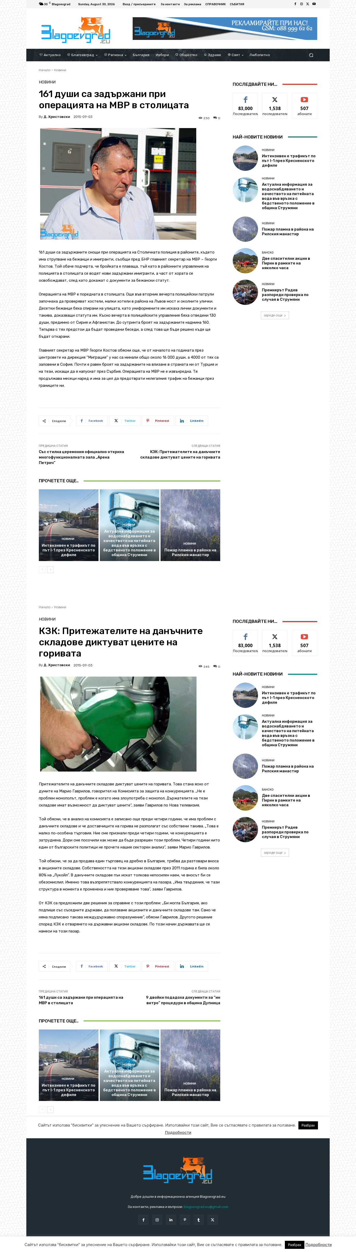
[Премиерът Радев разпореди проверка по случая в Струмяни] (245, 292)
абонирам (305, 97)
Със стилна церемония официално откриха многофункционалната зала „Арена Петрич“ (81, 457)
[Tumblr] (199, 1220)
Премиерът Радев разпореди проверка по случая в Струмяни (285, 295)
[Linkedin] (171, 1220)
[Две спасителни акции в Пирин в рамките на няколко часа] (245, 260)
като (245, 97)
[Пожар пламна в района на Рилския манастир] (190, 525)
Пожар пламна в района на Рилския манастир (190, 552)
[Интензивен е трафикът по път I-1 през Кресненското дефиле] (69, 525)
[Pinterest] (185, 1220)
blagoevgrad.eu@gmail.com (206, 1207)
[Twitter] (308, 4)
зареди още (273, 315)
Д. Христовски (57, 116)
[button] (311, 55)
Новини (60, 70)
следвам (275, 97)
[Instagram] (301, 4)
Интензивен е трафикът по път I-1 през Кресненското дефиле (68, 550)
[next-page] (50, 569)
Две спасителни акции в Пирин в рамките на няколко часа (286, 263)
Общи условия (101, 1247)
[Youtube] (314, 4)
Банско (268, 252)
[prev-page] (42, 569)
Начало (45, 70)
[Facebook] (295, 4)
